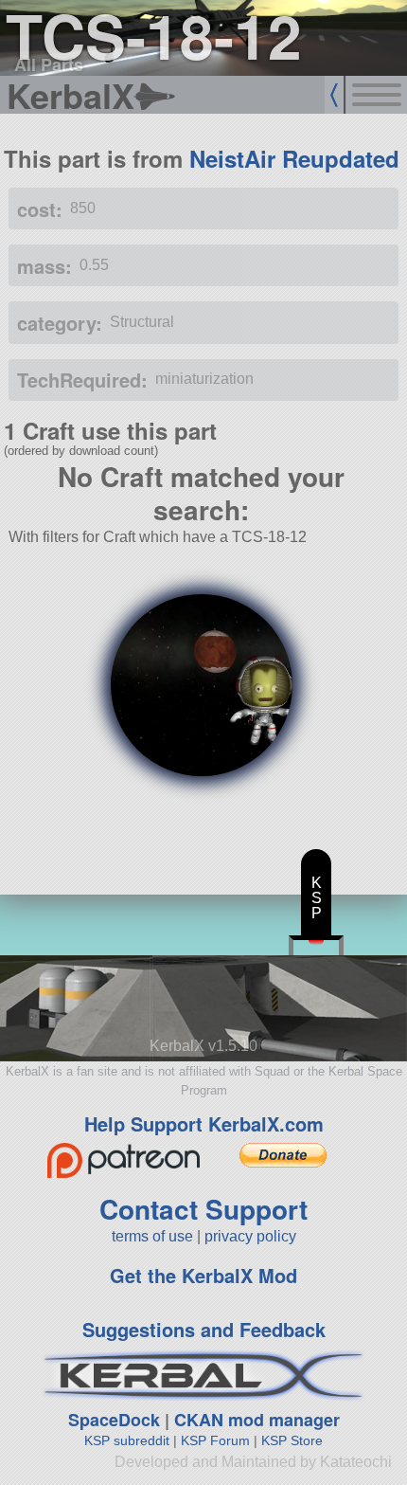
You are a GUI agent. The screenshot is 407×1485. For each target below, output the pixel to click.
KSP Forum (215, 1440)
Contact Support (203, 1208)
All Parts (48, 64)
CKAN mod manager (257, 1419)
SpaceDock (114, 1419)
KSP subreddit (126, 1440)
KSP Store (292, 1440)
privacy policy (250, 1236)
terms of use (152, 1236)
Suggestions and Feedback (204, 1329)
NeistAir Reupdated (294, 158)
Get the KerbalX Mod (203, 1275)
